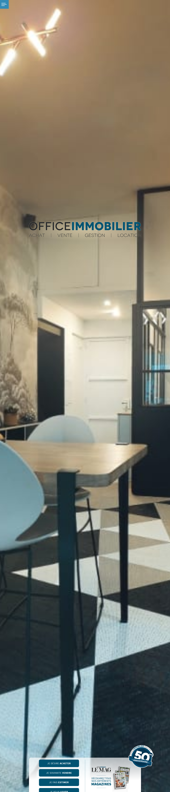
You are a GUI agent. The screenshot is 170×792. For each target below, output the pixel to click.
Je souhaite (59, 773)
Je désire (59, 763)
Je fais (59, 782)
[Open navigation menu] (4, 4)
